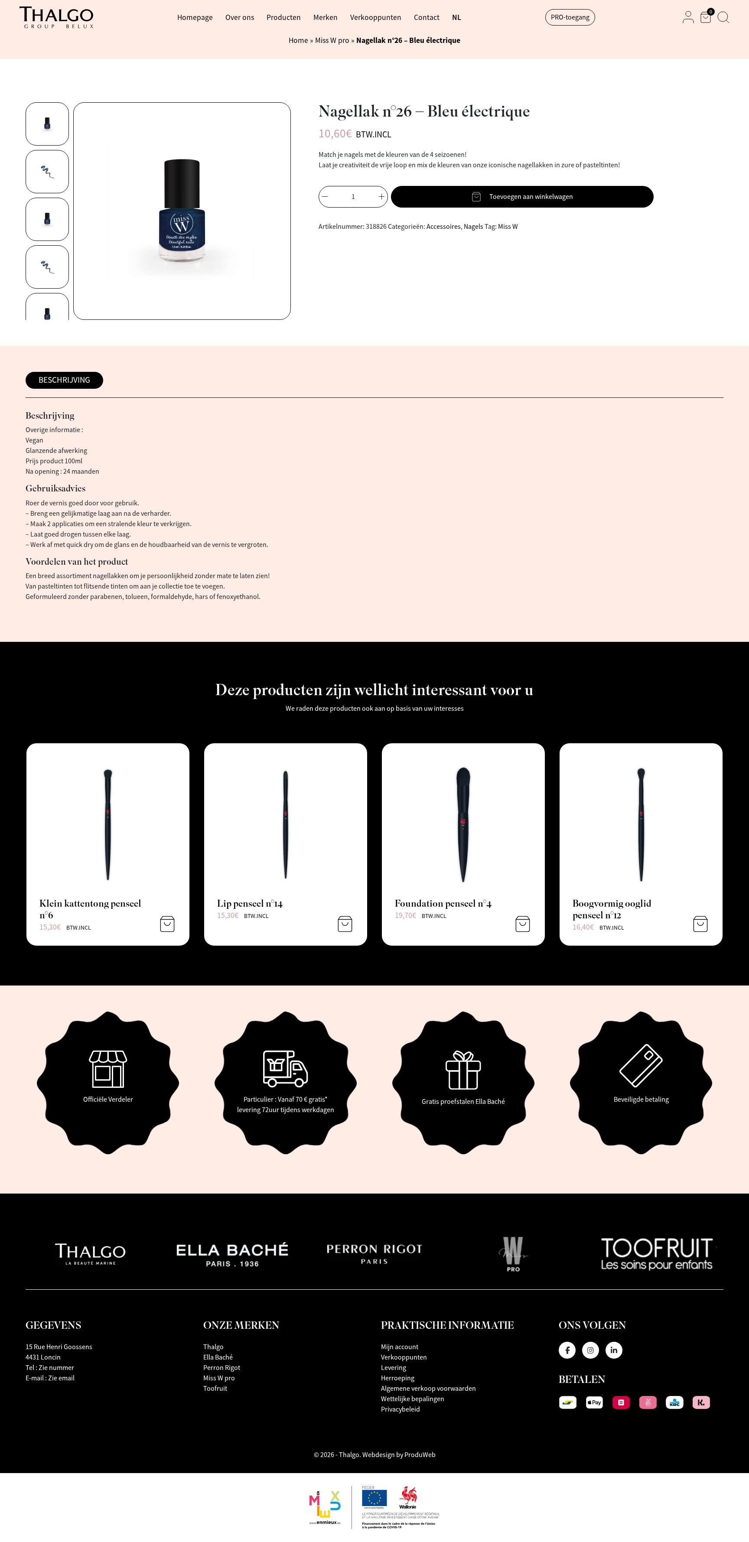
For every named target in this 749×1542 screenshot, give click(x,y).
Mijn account (399, 1347)
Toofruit (215, 1388)
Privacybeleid (400, 1409)
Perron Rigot (221, 1367)
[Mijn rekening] (688, 17)
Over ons (239, 17)
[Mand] (705, 17)
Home (298, 40)
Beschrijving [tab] (64, 379)
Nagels (473, 226)
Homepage (195, 17)
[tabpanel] (374, 507)
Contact (427, 17)
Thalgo (213, 1347)
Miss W (508, 226)
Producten (284, 17)
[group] (47, 124)
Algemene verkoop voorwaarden (428, 1388)
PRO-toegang (570, 17)
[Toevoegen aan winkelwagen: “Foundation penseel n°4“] (523, 924)
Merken (325, 17)
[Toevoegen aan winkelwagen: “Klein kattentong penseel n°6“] (167, 924)
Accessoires (444, 226)
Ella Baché (218, 1357)
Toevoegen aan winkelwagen (531, 196)
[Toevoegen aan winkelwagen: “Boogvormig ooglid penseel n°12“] (700, 924)
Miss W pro (332, 40)
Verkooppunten (375, 17)
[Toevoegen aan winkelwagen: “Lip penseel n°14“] (345, 924)
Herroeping (397, 1378)
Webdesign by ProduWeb (399, 1454)
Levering (393, 1367)
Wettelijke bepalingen (412, 1399)
